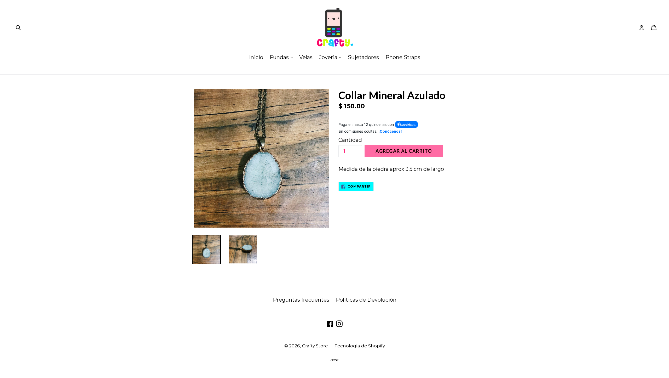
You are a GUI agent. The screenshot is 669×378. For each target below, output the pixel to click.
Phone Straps (402, 57)
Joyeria (331, 57)
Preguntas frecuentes (301, 300)
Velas (306, 57)
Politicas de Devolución (366, 300)
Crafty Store (315, 345)
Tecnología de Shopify (359, 345)
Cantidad (350, 140)
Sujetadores (363, 57)
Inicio (256, 57)
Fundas (282, 57)
